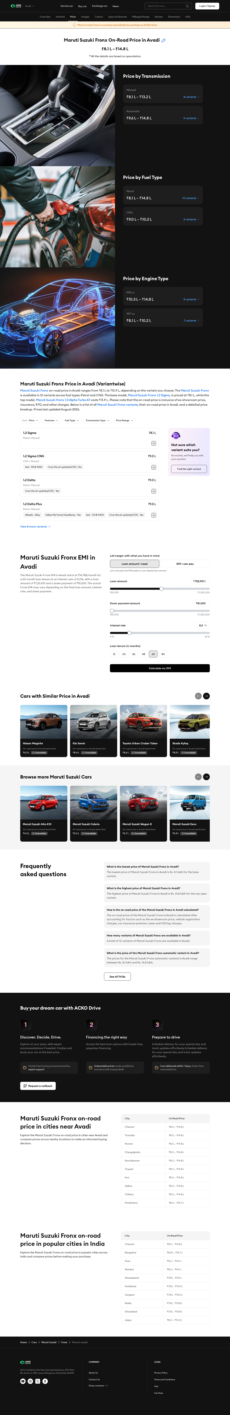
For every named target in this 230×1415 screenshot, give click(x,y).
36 (133, 654)
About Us (93, 1372)
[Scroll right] (206, 696)
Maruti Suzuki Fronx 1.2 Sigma (149, 395)
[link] (43, 722)
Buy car (82, 6)
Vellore (128, 1185)
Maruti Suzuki (49, 1342)
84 (163, 654)
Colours (99, 16)
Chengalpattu (132, 1152)
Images (85, 16)
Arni (127, 1177)
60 (153, 654)
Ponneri (129, 1143)
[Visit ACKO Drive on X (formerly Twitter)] (37, 1381)
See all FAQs (117, 976)
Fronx (64, 1342)
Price (73, 16)
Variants (60, 16)
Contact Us (94, 1379)
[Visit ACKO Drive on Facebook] (45, 1381)
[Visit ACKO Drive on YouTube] (23, 1381)
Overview (45, 16)
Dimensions (174, 16)
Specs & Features (117, 16)
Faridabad (130, 1286)
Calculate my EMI (160, 668)
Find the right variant (189, 468)
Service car (67, 5)
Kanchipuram (132, 1160)
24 (124, 654)
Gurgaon (130, 1294)
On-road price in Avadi (34, 748)
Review (159, 16)
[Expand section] (106, 1385)
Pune (127, 1261)
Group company (96, 1385)
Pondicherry (131, 1202)
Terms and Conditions (164, 1379)
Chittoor (129, 1194)
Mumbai (129, 1269)
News (116, 6)
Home (23, 1342)
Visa (156, 1386)
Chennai (129, 1126)
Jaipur (128, 1320)
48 (143, 654)
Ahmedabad (132, 1277)
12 (114, 654)
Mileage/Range (140, 16)
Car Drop (158, 1393)
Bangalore (130, 1252)
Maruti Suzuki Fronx (34, 390)
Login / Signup (207, 5)
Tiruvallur (130, 1135)
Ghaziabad (131, 1311)
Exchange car (99, 5)
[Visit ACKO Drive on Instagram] (30, 1381)
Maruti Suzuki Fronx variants (117, 405)
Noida (128, 1303)
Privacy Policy (161, 1372)
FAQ (188, 16)
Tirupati (129, 1169)
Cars (34, 1342)
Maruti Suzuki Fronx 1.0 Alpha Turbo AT (63, 400)
